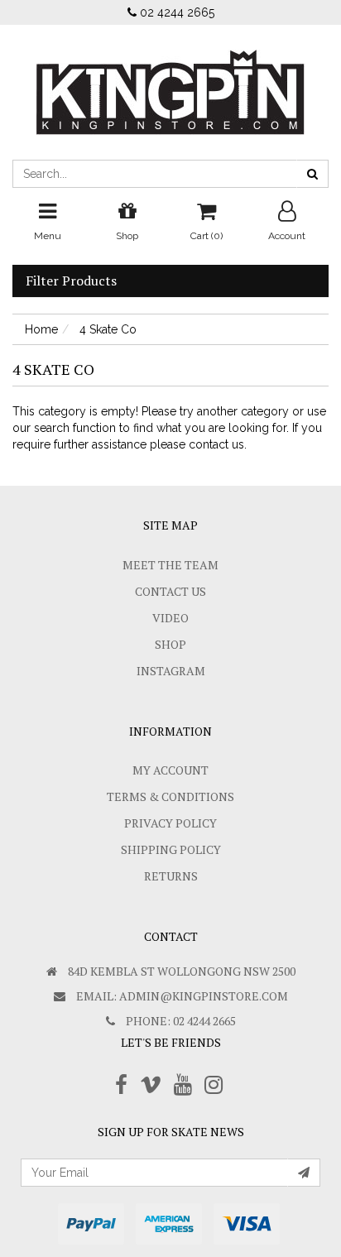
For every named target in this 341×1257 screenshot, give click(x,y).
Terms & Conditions (170, 796)
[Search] (312, 174)
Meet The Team (170, 565)
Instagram (171, 671)
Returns (171, 876)
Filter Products (71, 281)
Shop (170, 644)
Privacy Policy (170, 823)
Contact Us (170, 591)
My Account (170, 770)
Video (170, 618)
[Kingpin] (170, 78)
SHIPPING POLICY (171, 849)
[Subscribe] (303, 1173)
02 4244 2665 (175, 12)
